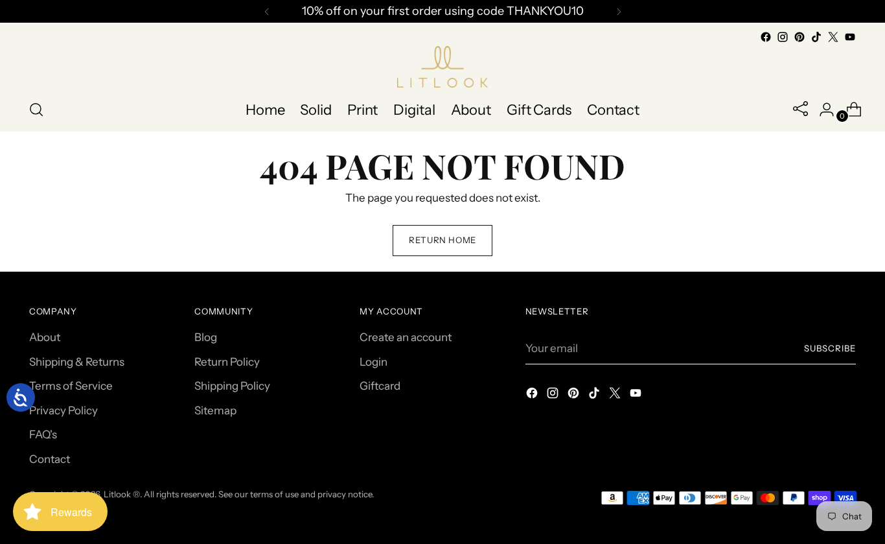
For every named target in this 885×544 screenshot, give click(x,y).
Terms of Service (71, 385)
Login (373, 361)
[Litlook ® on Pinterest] (799, 37)
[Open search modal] (36, 110)
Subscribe (830, 348)
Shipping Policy (232, 385)
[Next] (618, 11)
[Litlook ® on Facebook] (766, 37)
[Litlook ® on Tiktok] (816, 37)
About (44, 337)
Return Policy (227, 361)
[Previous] (267, 11)
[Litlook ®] (442, 67)
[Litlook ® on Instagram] (782, 37)
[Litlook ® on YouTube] (850, 37)
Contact (49, 459)
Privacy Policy (63, 410)
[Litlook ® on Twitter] (833, 37)
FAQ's (43, 434)
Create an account (406, 337)
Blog (205, 337)
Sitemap (215, 410)
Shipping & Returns (76, 361)
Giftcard (380, 385)
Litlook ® (122, 494)
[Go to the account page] (821, 110)
